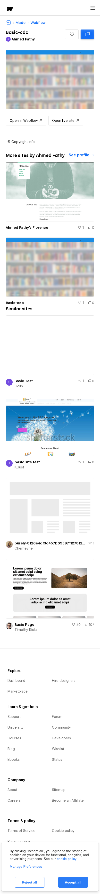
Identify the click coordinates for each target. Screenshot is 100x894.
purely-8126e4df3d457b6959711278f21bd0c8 (50, 543)
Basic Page (24, 625)
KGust (19, 467)
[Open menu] (92, 8)
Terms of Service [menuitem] (21, 831)
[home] (10, 9)
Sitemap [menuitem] (59, 790)
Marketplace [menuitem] (18, 691)
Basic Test (24, 381)
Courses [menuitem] (14, 738)
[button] (72, 34)
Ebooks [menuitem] (14, 759)
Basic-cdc (15, 303)
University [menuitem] (16, 727)
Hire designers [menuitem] (63, 681)
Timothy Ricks (26, 630)
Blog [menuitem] (11, 749)
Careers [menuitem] (14, 800)
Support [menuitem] (14, 717)
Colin (19, 386)
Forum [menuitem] (57, 717)
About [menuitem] (12, 790)
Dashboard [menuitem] (16, 681)
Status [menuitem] (57, 759)
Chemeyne (24, 548)
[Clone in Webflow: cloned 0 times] (87, 34)
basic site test (27, 462)
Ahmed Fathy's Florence (27, 227)
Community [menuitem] (61, 727)
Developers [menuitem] (61, 738)
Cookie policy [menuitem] (63, 831)
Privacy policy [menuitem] (19, 841)
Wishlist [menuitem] (58, 749)
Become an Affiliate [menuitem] (68, 800)
